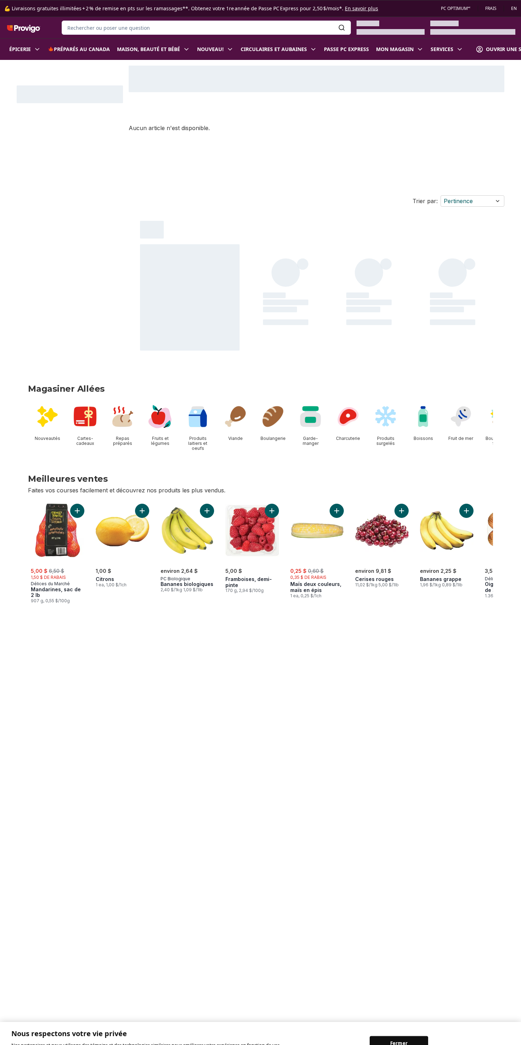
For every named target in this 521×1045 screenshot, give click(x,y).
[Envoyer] (341, 27)
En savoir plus (361, 8)
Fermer (399, 1022)
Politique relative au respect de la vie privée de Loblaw (112, 1037)
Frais (491, 8)
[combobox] (206, 28)
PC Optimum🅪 (456, 8)
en (514, 8)
